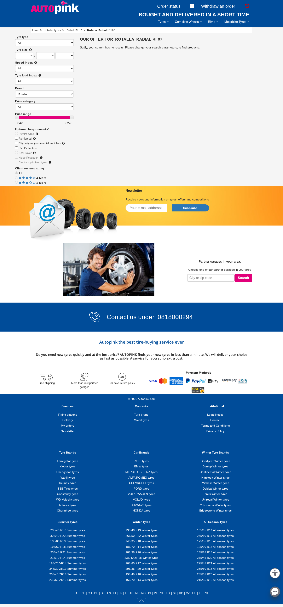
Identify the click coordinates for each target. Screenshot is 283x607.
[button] (275, 572)
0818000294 (174, 317)
